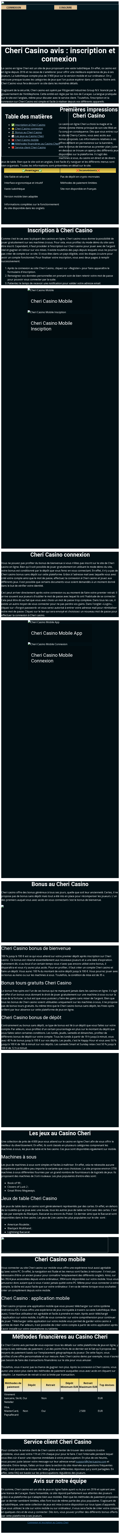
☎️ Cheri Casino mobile (25, 140)
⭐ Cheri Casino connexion (27, 128)
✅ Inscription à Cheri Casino (28, 125)
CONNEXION (13, 7)
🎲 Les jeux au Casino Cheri (27, 136)
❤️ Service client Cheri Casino (28, 147)
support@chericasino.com (91, 1461)
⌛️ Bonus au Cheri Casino (26, 132)
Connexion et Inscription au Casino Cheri (48, 1522)
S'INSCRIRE (65, 7)
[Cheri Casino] (60, 3)
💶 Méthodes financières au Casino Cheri (35, 143)
